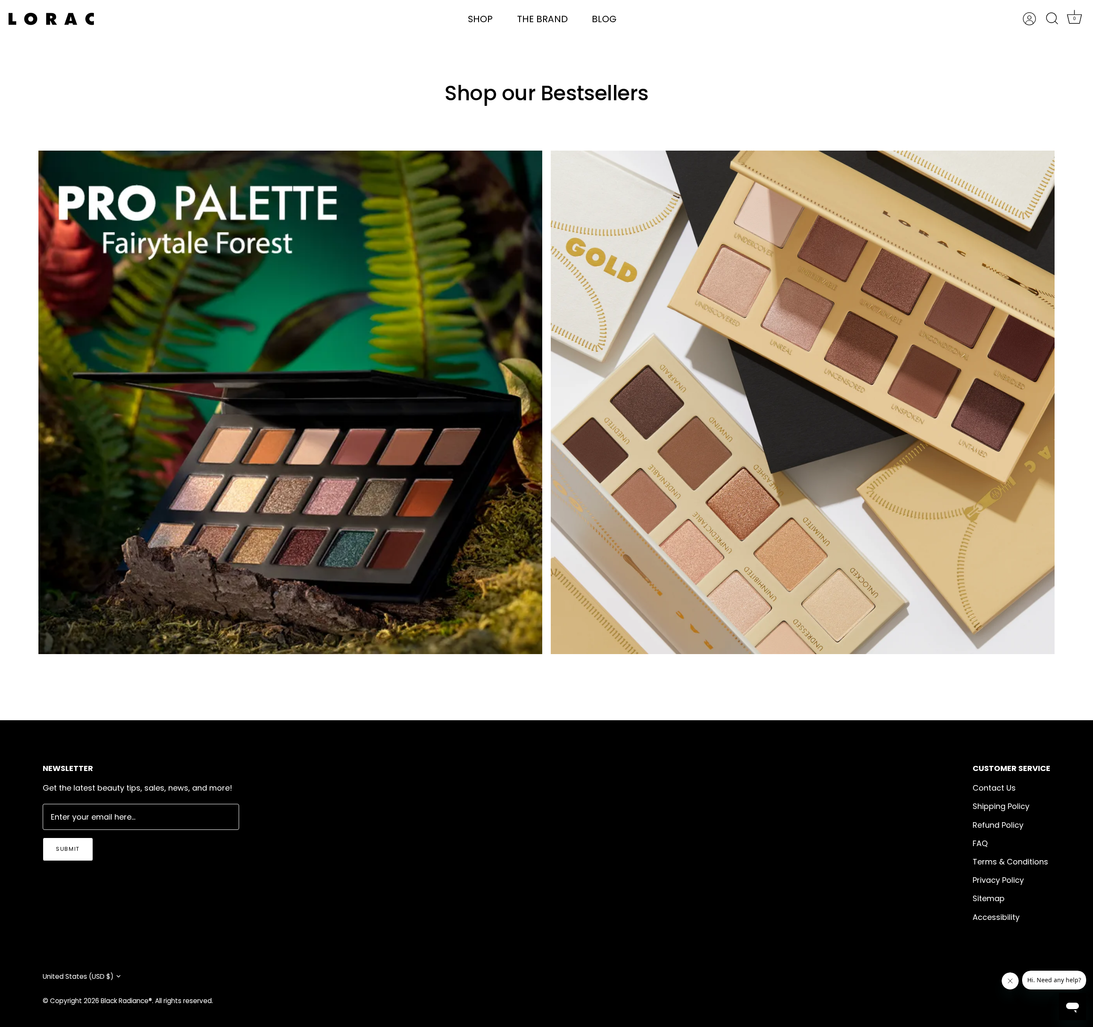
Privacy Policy (998, 880)
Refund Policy (998, 825)
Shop (480, 19)
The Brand (542, 19)
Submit (68, 849)
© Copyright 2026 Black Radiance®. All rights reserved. (128, 1000)
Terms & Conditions (1010, 861)
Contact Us (994, 788)
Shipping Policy (1001, 806)
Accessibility (996, 917)
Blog (604, 19)
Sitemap (989, 898)
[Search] (1052, 18)
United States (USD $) (78, 976)
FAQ (980, 843)
